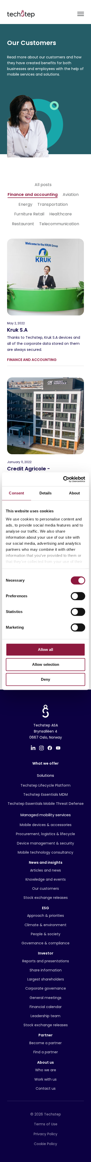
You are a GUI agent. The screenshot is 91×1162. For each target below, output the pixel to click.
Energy (25, 204)
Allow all (45, 649)
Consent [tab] (16, 493)
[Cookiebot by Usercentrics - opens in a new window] (64, 479)
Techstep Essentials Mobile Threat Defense (46, 803)
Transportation (52, 204)
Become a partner (45, 1043)
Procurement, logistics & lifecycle (45, 834)
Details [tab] (45, 493)
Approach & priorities (45, 915)
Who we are (45, 1070)
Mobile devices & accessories (46, 825)
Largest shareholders (45, 979)
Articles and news (45, 870)
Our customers (45, 888)
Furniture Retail (29, 214)
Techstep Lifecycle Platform (45, 785)
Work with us (45, 1079)
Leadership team (45, 1016)
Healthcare (60, 214)
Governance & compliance (45, 943)
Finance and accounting (33, 194)
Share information (46, 970)
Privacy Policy (45, 1133)
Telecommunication (59, 224)
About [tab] (74, 493)
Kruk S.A (17, 329)
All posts (43, 185)
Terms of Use (45, 1124)
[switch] (78, 596)
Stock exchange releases (46, 897)
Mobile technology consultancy (45, 852)
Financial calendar (46, 1007)
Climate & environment (45, 925)
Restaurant (23, 224)
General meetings (45, 997)
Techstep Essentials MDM (45, 794)
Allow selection (45, 664)
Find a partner (45, 1052)
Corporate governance (45, 988)
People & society (45, 934)
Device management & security (45, 843)
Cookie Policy (45, 1143)
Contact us (46, 1088)
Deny (45, 679)
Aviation (71, 194)
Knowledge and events (46, 879)
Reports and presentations (45, 961)
